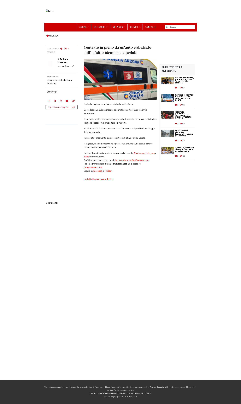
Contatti (150, 27)
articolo (59, 80)
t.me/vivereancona (93, 167)
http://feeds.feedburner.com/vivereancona (112, 393)
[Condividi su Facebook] (49, 101)
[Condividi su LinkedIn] (54, 101)
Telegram (150, 153)
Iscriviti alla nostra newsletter (98, 179)
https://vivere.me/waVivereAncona (131, 160)
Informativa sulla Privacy (141, 393)
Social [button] (83, 27)
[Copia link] (73, 101)
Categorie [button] (100, 27)
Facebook (97, 170)
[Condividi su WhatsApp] (60, 101)
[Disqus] (120, 240)
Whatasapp (139, 153)
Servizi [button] (134, 27)
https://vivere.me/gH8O (58, 107)
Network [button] (118, 27)
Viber (86, 156)
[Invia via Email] (66, 101)
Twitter (108, 170)
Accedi (107, 396)
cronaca (51, 80)
